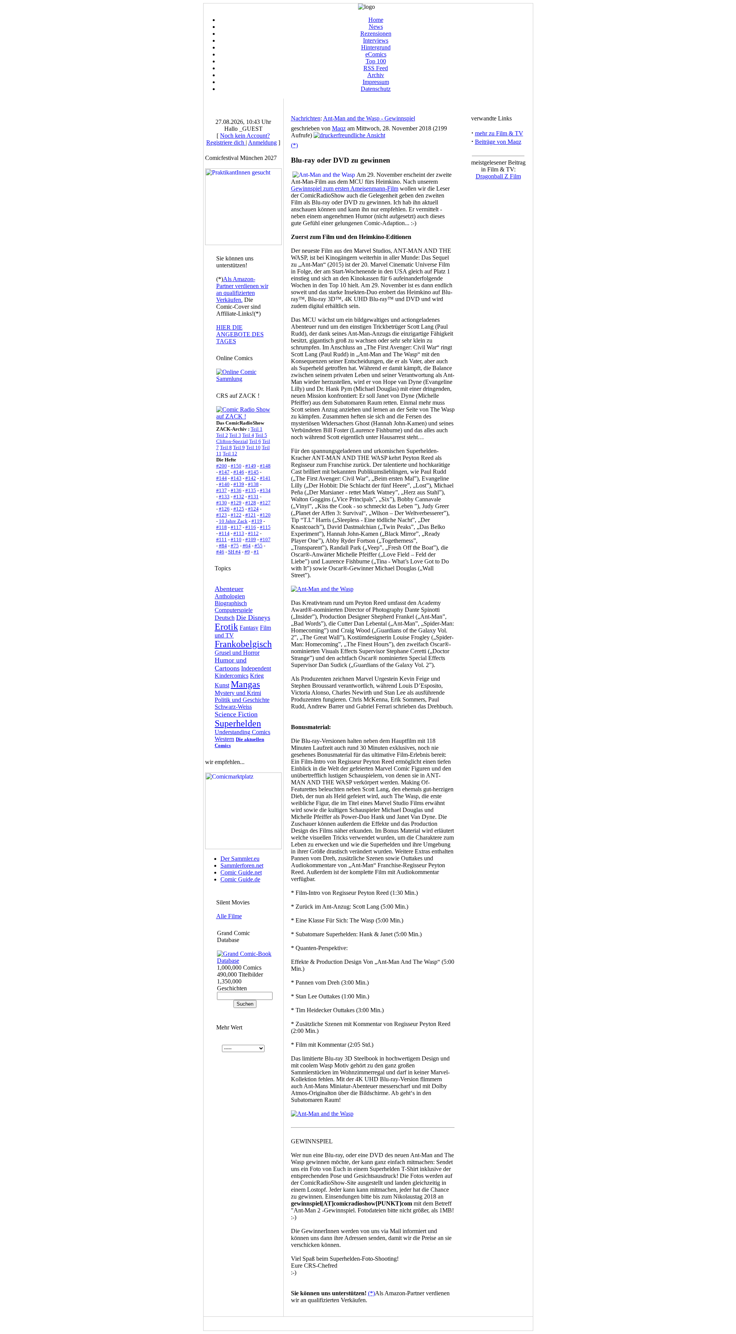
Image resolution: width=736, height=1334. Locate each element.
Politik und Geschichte (242, 700)
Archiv (375, 75)
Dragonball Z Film (498, 176)
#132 (238, 496)
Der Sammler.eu (240, 858)
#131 (253, 496)
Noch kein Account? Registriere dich (238, 139)
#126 (224, 509)
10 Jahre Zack (233, 521)
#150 (236, 466)
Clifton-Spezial (232, 441)
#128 (250, 503)
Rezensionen (375, 33)
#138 (253, 484)
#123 (221, 515)
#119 (256, 521)
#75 (235, 545)
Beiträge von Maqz (498, 141)
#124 (253, 509)
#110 (236, 539)
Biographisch (231, 603)
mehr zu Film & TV (499, 133)
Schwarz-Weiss (233, 706)
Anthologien (230, 596)
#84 (223, 545)
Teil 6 (255, 441)
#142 (250, 478)
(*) (294, 145)
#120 (265, 515)
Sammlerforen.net (241, 865)
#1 (256, 552)
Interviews (375, 40)
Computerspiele (234, 610)
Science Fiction (236, 714)
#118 (221, 527)
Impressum (376, 82)
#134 (265, 490)
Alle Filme (229, 916)
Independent (256, 668)
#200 (221, 466)
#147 (224, 472)
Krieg (257, 675)
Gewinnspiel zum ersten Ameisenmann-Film (344, 188)
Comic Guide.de (240, 879)
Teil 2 (222, 435)
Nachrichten (305, 118)
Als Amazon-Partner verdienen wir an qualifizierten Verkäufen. (242, 289)
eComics (375, 54)
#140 (224, 484)
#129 (236, 503)
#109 (250, 539)
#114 (224, 533)
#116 (250, 527)
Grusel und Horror (237, 652)
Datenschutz (376, 89)
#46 (220, 552)
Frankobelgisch (243, 644)
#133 (224, 496)
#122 (236, 515)
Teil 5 (261, 435)
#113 (238, 533)
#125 (238, 509)
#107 (265, 539)
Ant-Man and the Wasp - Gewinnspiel (369, 118)
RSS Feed (375, 68)
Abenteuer (229, 589)
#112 (253, 533)
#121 (250, 515)
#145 (253, 472)
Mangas (245, 684)
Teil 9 (239, 447)
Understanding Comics (242, 732)
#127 (265, 503)
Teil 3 (235, 435)
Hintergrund (376, 47)
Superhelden (238, 723)
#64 (247, 545)
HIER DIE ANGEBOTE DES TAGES (240, 334)
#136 (236, 490)
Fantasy (249, 627)
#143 (236, 478)
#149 (250, 466)
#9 (247, 552)
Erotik (226, 627)
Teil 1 (257, 429)
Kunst (222, 685)
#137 (221, 490)
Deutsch (225, 617)
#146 (238, 472)
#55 (259, 545)
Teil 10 (253, 447)
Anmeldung (262, 142)
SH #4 (234, 552)
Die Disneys (253, 617)
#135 (250, 490)
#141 (265, 478)
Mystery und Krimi (238, 693)
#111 (221, 539)
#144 (221, 478)
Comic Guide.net (241, 872)
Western (224, 739)
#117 (236, 527)
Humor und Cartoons (230, 664)
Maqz (339, 128)
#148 (265, 466)
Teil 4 (248, 435)
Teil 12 (230, 453)
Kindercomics (231, 675)
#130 (221, 503)
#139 (238, 484)
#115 (265, 527)
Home (375, 19)
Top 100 (376, 61)
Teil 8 (226, 447)
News (376, 26)
